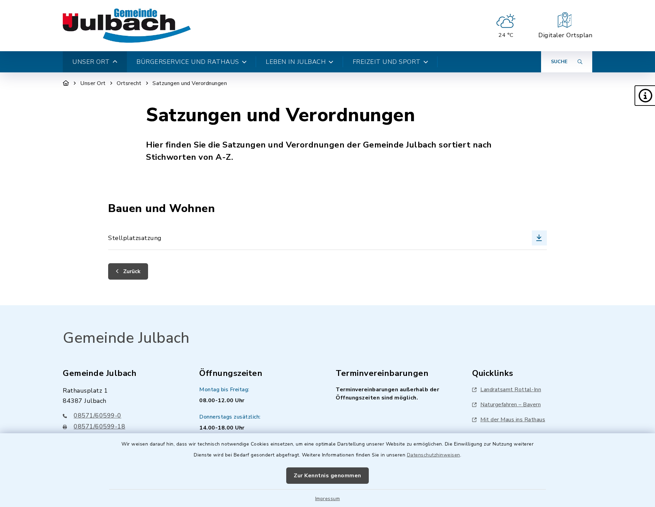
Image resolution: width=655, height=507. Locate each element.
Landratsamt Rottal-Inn (510, 389)
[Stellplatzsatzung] (327, 238)
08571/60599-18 (99, 426)
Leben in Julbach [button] (296, 62)
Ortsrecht (129, 83)
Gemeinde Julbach (126, 338)
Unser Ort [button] (91, 62)
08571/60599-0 (97, 415)
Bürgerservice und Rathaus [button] (187, 62)
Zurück (131, 271)
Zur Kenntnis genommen (327, 475)
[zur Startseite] (127, 25)
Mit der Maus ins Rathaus (512, 419)
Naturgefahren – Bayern (510, 404)
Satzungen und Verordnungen (189, 83)
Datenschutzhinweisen (433, 455)
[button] (645, 95)
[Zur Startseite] (66, 83)
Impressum (327, 498)
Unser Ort (93, 83)
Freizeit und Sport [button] (387, 62)
